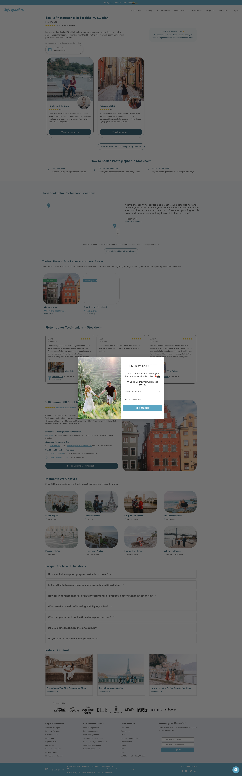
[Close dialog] (161, 360)
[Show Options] (159, 391)
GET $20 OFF (142, 408)
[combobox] (141, 391)
